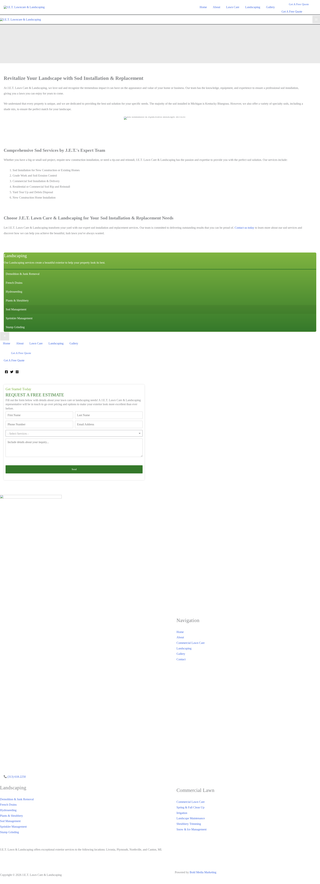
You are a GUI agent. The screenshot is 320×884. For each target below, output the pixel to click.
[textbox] (21, 434)
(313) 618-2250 (16, 776)
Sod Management (10, 821)
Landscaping (183, 648)
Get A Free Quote (291, 11)
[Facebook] (6, 371)
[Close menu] (4, 336)
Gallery (180, 653)
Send (74, 469)
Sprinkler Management (13, 826)
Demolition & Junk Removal (17, 799)
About (180, 637)
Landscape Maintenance (190, 818)
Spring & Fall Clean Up (190, 807)
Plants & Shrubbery (11, 815)
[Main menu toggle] (316, 19)
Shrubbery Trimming (188, 823)
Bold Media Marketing (203, 872)
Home (180, 632)
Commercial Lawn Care (190, 642)
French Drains (8, 804)
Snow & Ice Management (191, 829)
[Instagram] (17, 371)
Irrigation (181, 812)
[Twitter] (11, 371)
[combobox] (74, 433)
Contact (181, 659)
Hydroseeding (8, 810)
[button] (298, 4)
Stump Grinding (9, 832)
